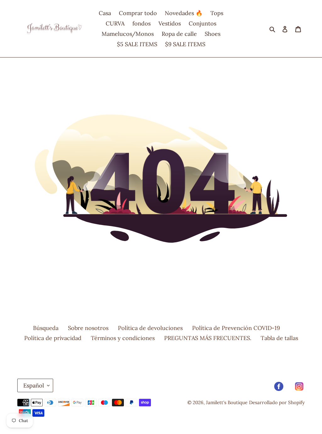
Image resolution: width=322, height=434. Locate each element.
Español (33, 385)
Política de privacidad (52, 338)
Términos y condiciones (123, 338)
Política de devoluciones (150, 328)
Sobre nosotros (88, 328)
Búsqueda (45, 328)
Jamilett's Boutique (226, 402)
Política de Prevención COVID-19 (236, 328)
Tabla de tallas (279, 338)
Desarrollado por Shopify (277, 402)
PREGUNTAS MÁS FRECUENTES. (207, 338)
